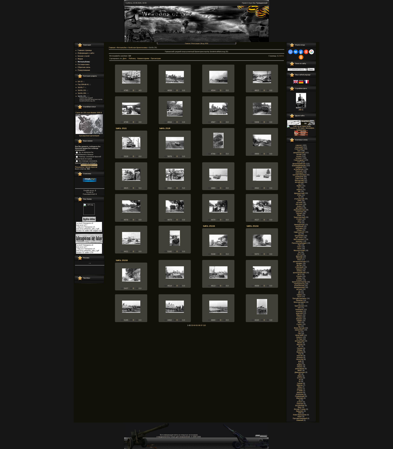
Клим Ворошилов (299, 415)
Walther (300, 365)
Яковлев (299, 300)
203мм (299, 350)
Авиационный (299, 287)
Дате (124, 58)
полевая (299, 311)
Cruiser (299, 219)
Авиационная (299, 224)
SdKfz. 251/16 (209, 226)
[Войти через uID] (290, 52)
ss (299, 184)
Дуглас (299, 265)
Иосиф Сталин (299, 409)
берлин (299, 213)
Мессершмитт (299, 239)
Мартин (300, 385)
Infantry (300, 367)
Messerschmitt (299, 250)
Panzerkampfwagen (299, 243)
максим (300, 356)
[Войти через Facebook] (301, 52)
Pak (299, 245)
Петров (300, 348)
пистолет (299, 204)
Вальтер (300, 352)
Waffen (299, 186)
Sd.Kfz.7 (81, 87)
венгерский (299, 341)
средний (299, 167)
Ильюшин (300, 394)
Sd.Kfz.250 (82, 93)
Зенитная (299, 212)
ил (300, 400)
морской (299, 313)
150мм (299, 295)
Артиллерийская (298, 164)
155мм (299, 320)
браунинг (299, 411)
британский (299, 180)
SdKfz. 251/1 (121, 128)
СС (299, 188)
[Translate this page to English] (295, 83)
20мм (299, 215)
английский (299, 182)
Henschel (299, 359)
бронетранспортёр (299, 282)
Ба (299, 326)
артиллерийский (299, 272)
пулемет (299, 158)
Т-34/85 (300, 391)
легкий (298, 154)
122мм (299, 317)
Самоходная (299, 160)
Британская (299, 306)
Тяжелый (298, 171)
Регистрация (195, 43)
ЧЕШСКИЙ (299, 335)
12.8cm (299, 402)
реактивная (299, 368)
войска (299, 189)
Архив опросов (91, 167)
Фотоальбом (122, 47)
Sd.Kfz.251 (82, 96)
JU (299, 332)
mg (299, 234)
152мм (299, 271)
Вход (202, 43)
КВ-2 (301, 110)
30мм (300, 387)
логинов (300, 357)
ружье (299, 206)
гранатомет (299, 330)
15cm (299, 296)
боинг (300, 416)
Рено (299, 260)
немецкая (299, 173)
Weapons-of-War (132, 79)
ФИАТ (300, 370)
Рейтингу (132, 58)
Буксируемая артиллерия (89, 136)
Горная (299, 383)
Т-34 (299, 223)
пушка (298, 156)
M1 (300, 374)
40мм (300, 376)
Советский (299, 149)
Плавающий (299, 396)
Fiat (299, 354)
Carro (299, 247)
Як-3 (299, 274)
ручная (299, 289)
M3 (299, 293)
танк (298, 151)
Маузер (300, 344)
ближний (299, 420)
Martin (299, 343)
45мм (299, 278)
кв (300, 380)
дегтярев (299, 208)
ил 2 (299, 363)
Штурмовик (299, 236)
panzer (299, 389)
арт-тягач (299, 237)
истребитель (299, 169)
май (299, 361)
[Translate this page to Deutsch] (301, 83)
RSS (206, 43)
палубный (299, 226)
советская (299, 178)
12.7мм (299, 339)
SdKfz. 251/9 (164, 128)
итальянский (299, 199)
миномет (299, 241)
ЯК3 (299, 322)
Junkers (299, 337)
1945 (299, 201)
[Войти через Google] (311, 51)
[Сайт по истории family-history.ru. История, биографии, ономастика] (301, 130)
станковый (299, 267)
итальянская (299, 285)
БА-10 (80, 81)
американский (298, 153)
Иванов (300, 392)
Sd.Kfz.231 (82, 90)
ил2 (299, 308)
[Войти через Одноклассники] (301, 57)
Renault (299, 258)
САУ (298, 162)
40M (299, 413)
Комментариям (143, 58)
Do (299, 252)
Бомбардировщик (299, 165)
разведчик (299, 177)
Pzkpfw (299, 276)
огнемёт (299, 280)
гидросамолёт (299, 232)
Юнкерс (299, 319)
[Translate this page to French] (306, 83)
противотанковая (299, 175)
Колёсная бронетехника (137, 47)
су (299, 304)
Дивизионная (300, 372)
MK (299, 191)
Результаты (79, 167)
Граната (299, 269)
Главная (187, 43)
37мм (299, 195)
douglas (299, 263)
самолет (299, 145)
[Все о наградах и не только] (301, 135)
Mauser (299, 315)
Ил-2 (299, 254)
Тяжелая (299, 404)
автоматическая (299, 261)
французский (299, 193)
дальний (299, 256)
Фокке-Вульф (299, 328)
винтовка (299, 228)
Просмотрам (156, 58)
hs (300, 381)
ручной (299, 202)
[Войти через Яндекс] (306, 52)
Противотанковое (299, 298)
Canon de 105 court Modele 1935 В (89, 113)
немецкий (299, 147)
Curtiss (299, 324)
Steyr (300, 407)
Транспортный (299, 217)
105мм (299, 230)
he (299, 197)
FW (299, 333)
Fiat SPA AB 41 (83, 84)
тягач (299, 248)
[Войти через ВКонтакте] (295, 52)
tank (299, 221)
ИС (299, 346)
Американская (299, 210)
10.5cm (299, 378)
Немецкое (299, 309)
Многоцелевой (299, 302)
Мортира (299, 398)
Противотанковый (300, 418)
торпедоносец (299, 284)
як (299, 291)
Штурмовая (299, 405)
